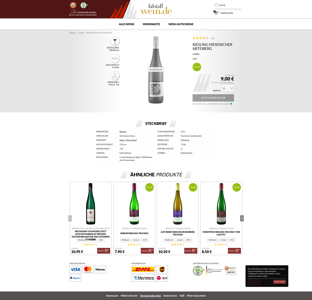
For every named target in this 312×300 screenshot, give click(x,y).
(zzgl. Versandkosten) (226, 82)
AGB (182, 295)
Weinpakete (151, 24)
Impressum (112, 295)
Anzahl (217, 91)
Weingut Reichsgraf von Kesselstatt (91, 228)
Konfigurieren (254, 282)
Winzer (72, 32)
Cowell (81, 32)
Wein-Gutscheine (180, 24)
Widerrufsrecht (129, 295)
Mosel (122, 140)
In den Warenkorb (213, 98)
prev (70, 218)
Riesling (123, 131)
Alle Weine (126, 24)
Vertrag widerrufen (150, 295)
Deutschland (131, 140)
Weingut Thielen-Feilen (134, 228)
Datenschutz (170, 295)
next (242, 218)
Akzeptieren (279, 282)
